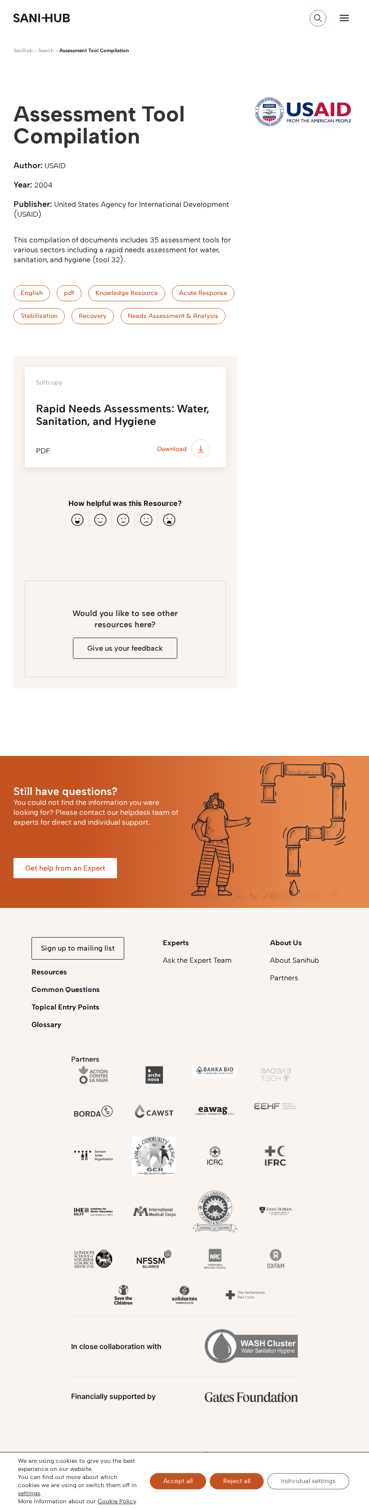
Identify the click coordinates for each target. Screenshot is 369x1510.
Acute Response (203, 293)
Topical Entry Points (65, 1007)
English (32, 293)
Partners (284, 978)
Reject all (236, 1481)
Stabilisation (39, 316)
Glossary (46, 1024)
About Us (286, 942)
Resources (49, 972)
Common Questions (66, 989)
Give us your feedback (125, 648)
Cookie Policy (117, 1501)
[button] (344, 17)
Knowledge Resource (126, 293)
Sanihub (23, 51)
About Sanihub (294, 960)
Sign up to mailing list (78, 948)
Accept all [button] (178, 1481)
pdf (69, 293)
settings (29, 1493)
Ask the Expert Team (197, 960)
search (46, 51)
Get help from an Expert (65, 868)
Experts (176, 942)
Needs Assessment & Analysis (173, 316)
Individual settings (308, 1481)
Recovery (93, 316)
